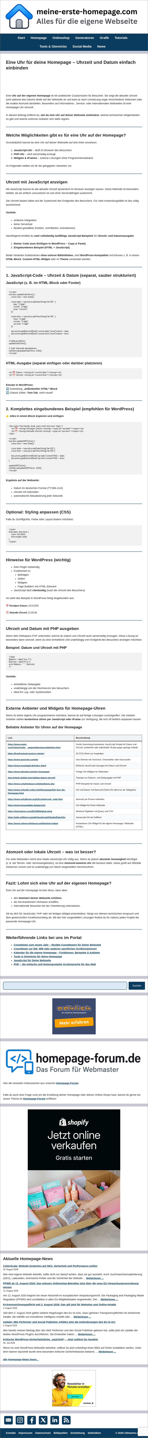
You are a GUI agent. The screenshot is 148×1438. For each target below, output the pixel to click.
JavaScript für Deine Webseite (32, 960)
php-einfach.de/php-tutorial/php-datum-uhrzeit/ (31, 777)
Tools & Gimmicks (53, 46)
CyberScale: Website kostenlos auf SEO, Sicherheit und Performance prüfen (50, 1266)
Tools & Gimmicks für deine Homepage (38, 956)
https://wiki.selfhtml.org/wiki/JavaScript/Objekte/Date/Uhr (36, 817)
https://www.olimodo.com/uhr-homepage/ (29, 771)
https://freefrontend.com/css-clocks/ (26, 753)
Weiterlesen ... (95, 1278)
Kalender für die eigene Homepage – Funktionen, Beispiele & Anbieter (57, 952)
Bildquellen (61, 1433)
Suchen (136, 985)
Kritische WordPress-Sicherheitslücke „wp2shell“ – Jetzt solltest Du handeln (50, 1339)
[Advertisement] (58, 81)
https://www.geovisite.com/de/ (23, 759)
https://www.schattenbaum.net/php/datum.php (31, 784)
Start (21, 38)
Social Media (82, 46)
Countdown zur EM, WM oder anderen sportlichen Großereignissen (55, 948)
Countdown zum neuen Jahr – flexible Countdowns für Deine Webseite (57, 944)
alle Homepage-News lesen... (21, 1359)
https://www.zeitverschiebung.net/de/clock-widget (33, 823)
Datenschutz (43, 1433)
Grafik (104, 38)
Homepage (39, 38)
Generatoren (84, 38)
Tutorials (121, 38)
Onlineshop (61, 38)
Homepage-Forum (67, 1083)
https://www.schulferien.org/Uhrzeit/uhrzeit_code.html (35, 799)
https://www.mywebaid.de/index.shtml (27, 765)
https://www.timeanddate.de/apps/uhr (27, 805)
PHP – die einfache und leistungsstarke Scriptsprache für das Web (55, 964)
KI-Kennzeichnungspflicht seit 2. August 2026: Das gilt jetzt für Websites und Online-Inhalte (59, 1304)
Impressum (25, 1433)
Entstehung (78, 1433)
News (101, 46)
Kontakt (11, 1433)
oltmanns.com (133, 1433)
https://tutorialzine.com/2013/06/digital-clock (30, 811)
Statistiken (94, 1433)
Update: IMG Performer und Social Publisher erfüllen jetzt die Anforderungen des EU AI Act (59, 1322)
